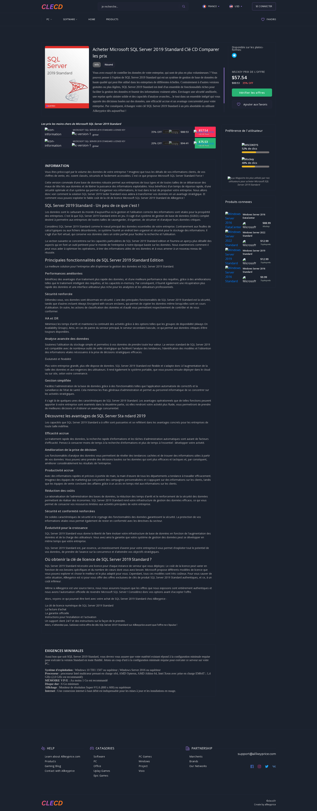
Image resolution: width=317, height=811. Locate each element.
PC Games (145, 756)
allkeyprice (270, 804)
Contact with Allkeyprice (60, 771)
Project (143, 766)
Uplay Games (102, 771)
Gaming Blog (53, 766)
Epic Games (101, 775)
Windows (144, 761)
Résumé (109, 64)
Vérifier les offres (252, 92)
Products (112, 19)
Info (97, 64)
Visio (142, 771)
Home (91, 19)
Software (69, 19)
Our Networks (198, 766)
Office (97, 766)
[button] (211, 6)
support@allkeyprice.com (257, 754)
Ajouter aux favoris (255, 104)
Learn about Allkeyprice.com (62, 756)
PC (48, 19)
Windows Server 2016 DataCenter (254, 216)
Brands (193, 761)
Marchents (196, 756)
